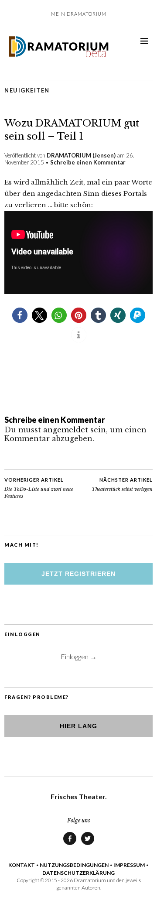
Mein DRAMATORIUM (78, 14)
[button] (19, 315)
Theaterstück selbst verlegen (122, 484)
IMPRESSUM (129, 865)
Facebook (69, 844)
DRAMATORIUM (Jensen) (81, 155)
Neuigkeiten (27, 90)
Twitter (87, 844)
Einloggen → (79, 656)
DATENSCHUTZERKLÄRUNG (78, 872)
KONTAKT (21, 865)
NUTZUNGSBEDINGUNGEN (74, 865)
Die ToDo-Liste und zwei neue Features (38, 488)
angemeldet (65, 429)
